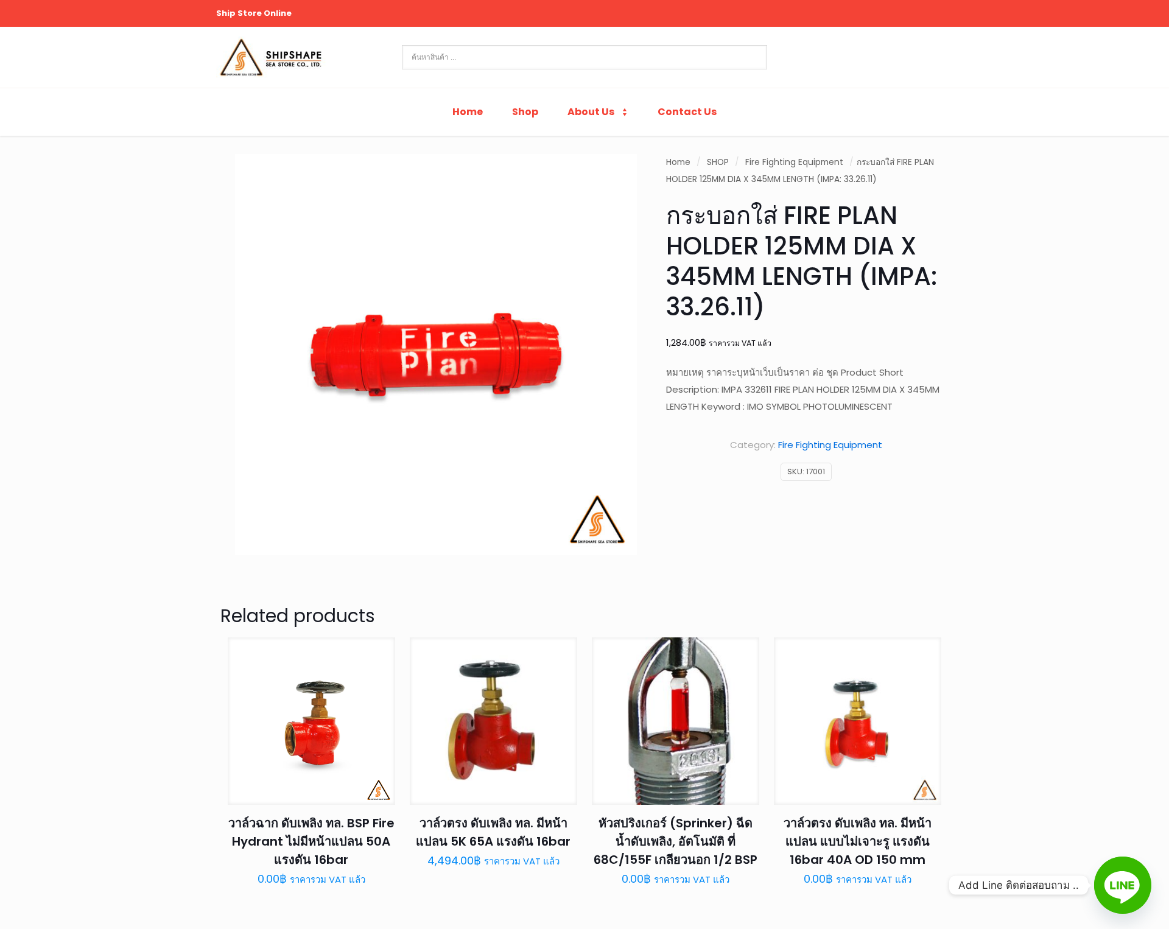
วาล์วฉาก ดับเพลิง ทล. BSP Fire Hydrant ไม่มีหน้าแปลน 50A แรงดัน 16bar (311, 841)
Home (678, 162)
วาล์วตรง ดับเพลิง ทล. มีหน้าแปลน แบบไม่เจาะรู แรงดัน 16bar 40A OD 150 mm (858, 841)
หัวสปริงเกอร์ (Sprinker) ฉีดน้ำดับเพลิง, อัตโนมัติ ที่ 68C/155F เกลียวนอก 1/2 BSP (675, 841)
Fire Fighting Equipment (794, 162)
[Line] (1122, 885)
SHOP (718, 162)
